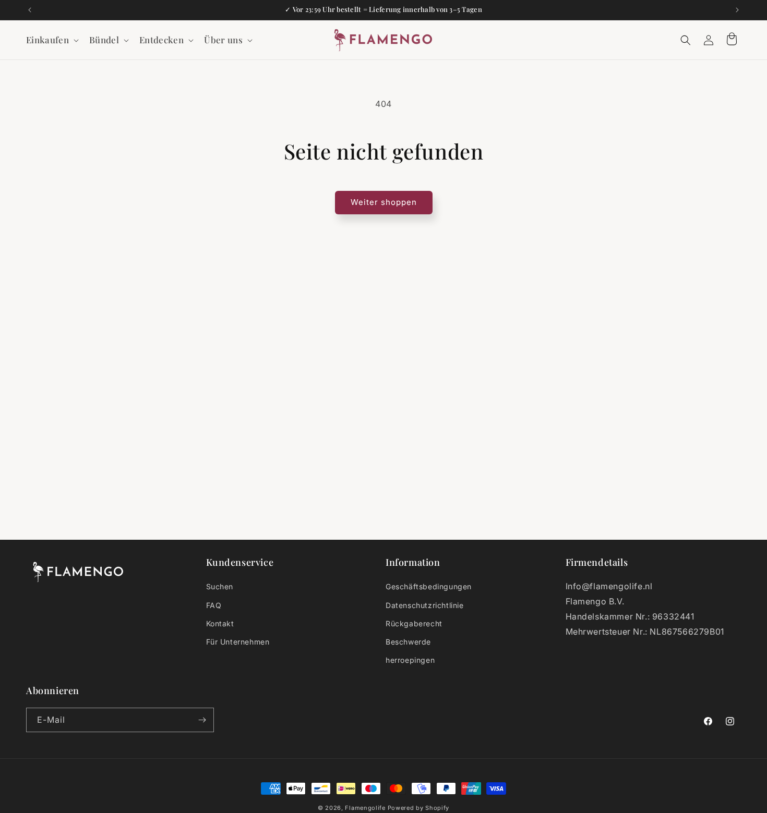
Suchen (220, 586)
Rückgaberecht (414, 623)
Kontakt (220, 623)
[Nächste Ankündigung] (737, 10)
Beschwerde (408, 641)
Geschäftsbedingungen (429, 586)
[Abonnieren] (201, 720)
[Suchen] (685, 40)
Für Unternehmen (238, 641)
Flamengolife (365, 807)
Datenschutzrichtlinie (425, 605)
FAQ (214, 605)
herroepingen (410, 660)
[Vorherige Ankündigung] (29, 10)
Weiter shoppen (384, 202)
